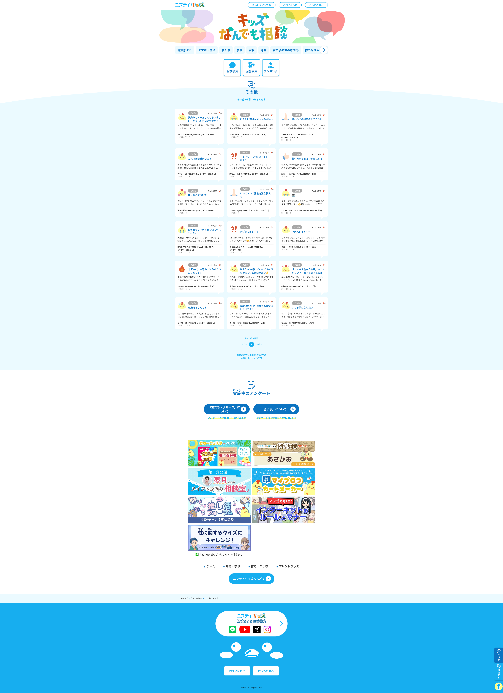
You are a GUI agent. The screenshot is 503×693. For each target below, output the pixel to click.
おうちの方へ (316, 5)
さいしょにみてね (261, 5)
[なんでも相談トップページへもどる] (251, 26)
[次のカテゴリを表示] (324, 50)
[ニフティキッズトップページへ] (189, 5)
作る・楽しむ (259, 566)
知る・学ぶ (233, 566)
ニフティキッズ (181, 598)
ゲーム (210, 566)
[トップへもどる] (499, 686)
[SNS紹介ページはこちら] (251, 623)
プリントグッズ (289, 566)
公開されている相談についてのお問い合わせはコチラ (251, 356)
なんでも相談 (196, 598)
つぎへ (259, 344)
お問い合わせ (290, 5)
